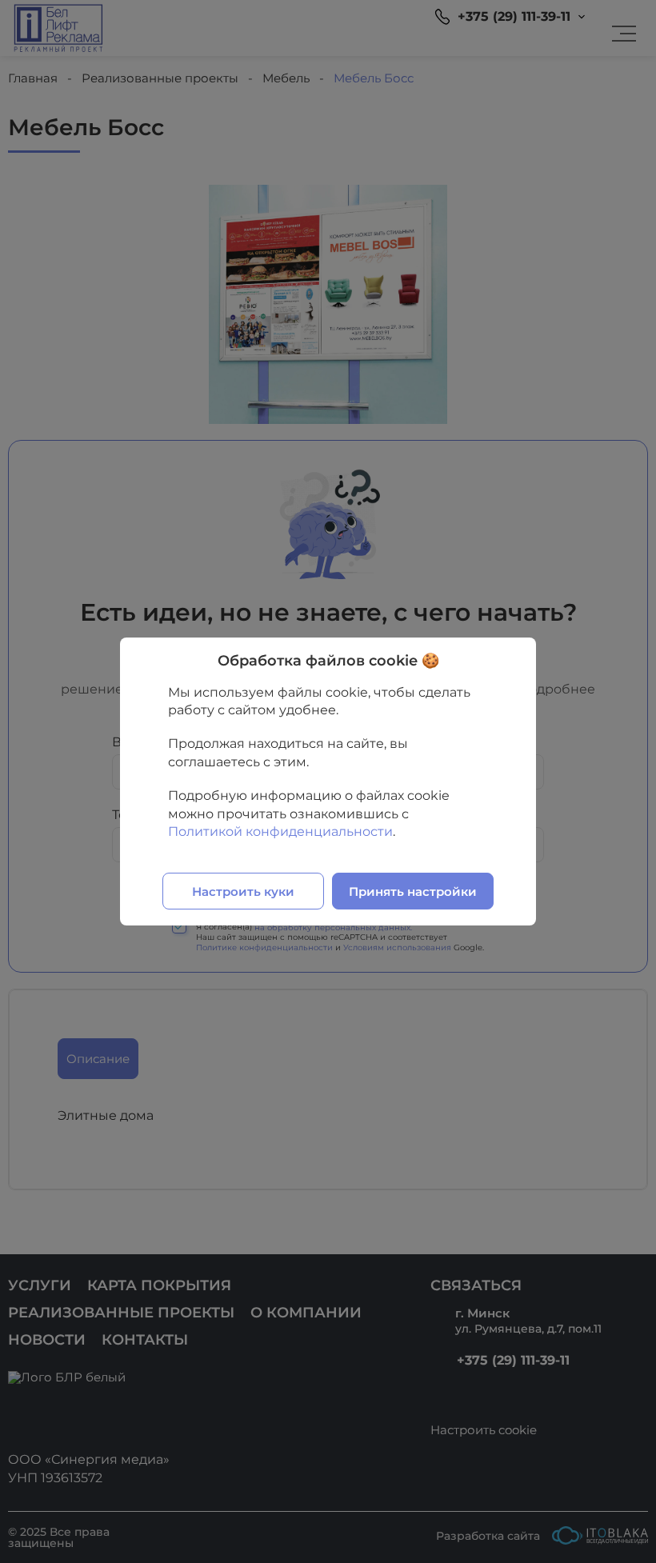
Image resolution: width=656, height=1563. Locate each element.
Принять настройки (413, 891)
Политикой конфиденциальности (280, 831)
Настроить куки (243, 891)
